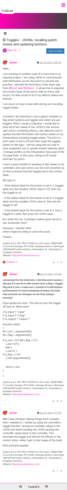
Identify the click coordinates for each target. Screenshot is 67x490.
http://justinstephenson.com (25, 255)
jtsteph (13, 62)
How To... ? (14, 50)
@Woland (28, 87)
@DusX (13, 87)
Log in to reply (55, 51)
